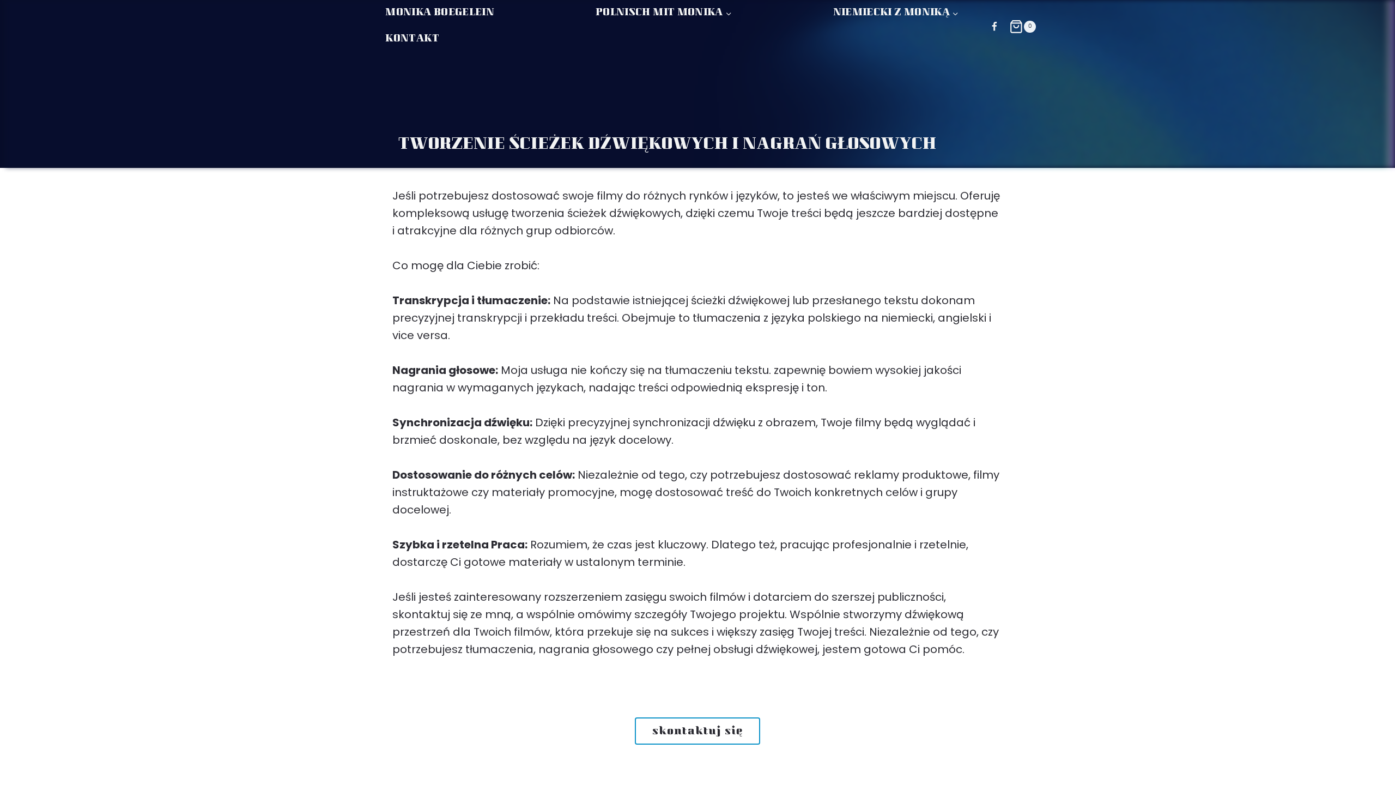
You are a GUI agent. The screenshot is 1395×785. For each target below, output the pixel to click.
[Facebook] (994, 26)
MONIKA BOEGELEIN (439, 13)
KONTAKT (412, 39)
